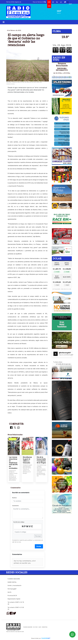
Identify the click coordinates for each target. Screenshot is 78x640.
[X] (57, 2)
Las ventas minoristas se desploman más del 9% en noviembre (13, 462)
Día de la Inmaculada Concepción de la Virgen (41, 460)
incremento (55, 26)
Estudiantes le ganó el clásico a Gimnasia (27, 460)
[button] (45, 2)
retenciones (40, 26)
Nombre (14, 497)
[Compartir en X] (15, 427)
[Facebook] (61, 2)
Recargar (38, 536)
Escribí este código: (18, 522)
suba (30, 26)
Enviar (39, 546)
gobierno (21, 26)
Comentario (15, 505)
